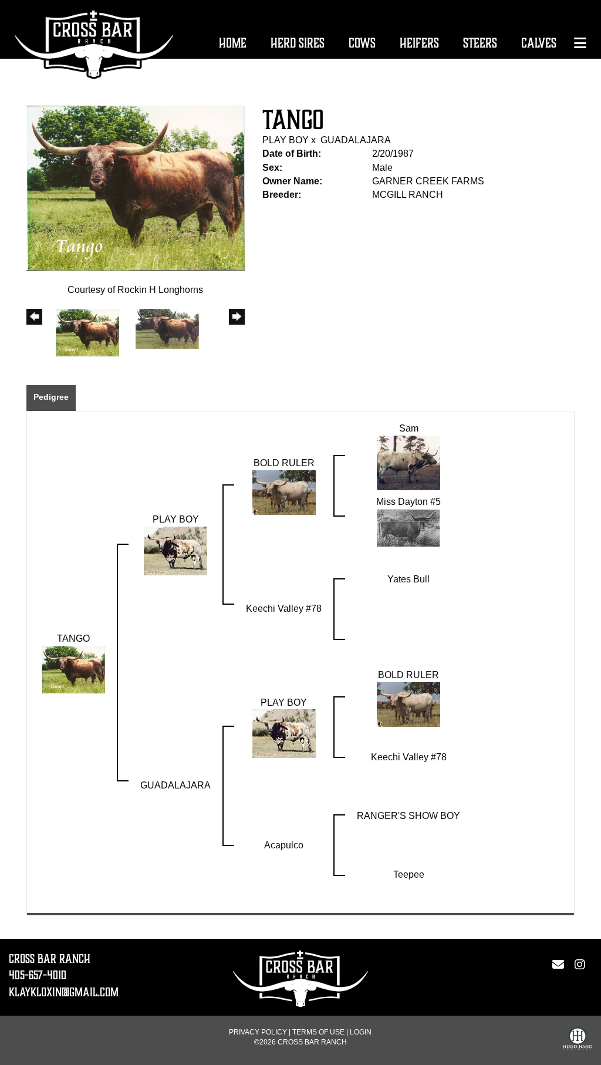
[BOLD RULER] (284, 492)
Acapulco (283, 845)
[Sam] (408, 462)
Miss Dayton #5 (408, 502)
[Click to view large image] (135, 188)
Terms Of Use (318, 1032)
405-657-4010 (37, 975)
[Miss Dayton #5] (408, 527)
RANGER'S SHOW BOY (408, 816)
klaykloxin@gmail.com (64, 992)
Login (361, 1032)
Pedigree (51, 397)
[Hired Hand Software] (577, 1040)
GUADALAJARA (355, 140)
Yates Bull (408, 579)
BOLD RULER (284, 463)
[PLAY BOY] (175, 550)
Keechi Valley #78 (284, 609)
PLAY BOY (285, 140)
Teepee (408, 874)
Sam (408, 428)
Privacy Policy (258, 1032)
